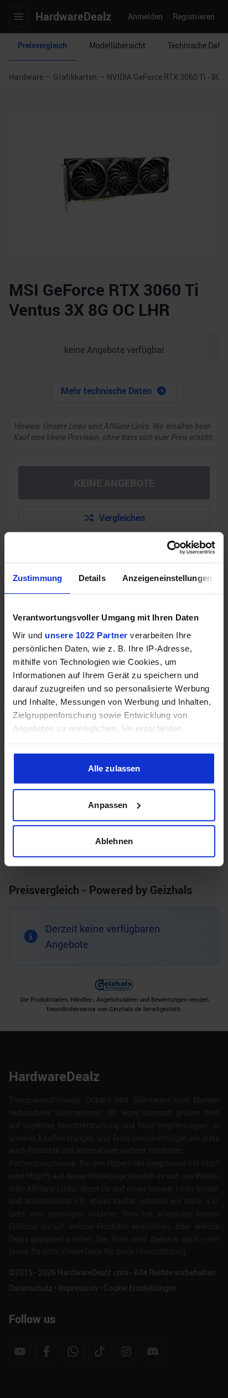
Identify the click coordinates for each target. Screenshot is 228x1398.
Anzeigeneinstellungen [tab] (167, 578)
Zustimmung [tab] (37, 578)
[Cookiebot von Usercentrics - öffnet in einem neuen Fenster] (166, 547)
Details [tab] (92, 578)
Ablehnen (114, 841)
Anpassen (107, 804)
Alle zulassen (114, 768)
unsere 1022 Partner (86, 634)
